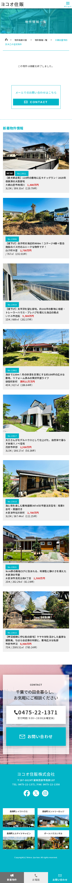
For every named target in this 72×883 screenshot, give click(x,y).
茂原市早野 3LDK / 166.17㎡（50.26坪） (36, 443)
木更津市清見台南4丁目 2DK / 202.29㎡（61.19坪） (36, 574)
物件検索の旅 (21, 40)
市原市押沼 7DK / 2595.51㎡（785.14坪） (36, 640)
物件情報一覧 (41, 40)
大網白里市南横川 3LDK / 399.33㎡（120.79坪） (36, 180)
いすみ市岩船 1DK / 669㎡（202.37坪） (35, 312)
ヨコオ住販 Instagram (45, 793)
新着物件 (12, 879)
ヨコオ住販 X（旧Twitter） (36, 793)
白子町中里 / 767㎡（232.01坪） (35, 246)
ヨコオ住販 (12, 4)
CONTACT (39, 102)
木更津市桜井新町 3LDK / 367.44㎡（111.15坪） (35, 509)
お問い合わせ (60, 879)
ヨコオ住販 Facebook (27, 793)
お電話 (36, 879)
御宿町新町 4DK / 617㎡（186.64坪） (35, 378)
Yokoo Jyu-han (33, 858)
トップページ (6, 40)
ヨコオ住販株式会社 (36, 774)
